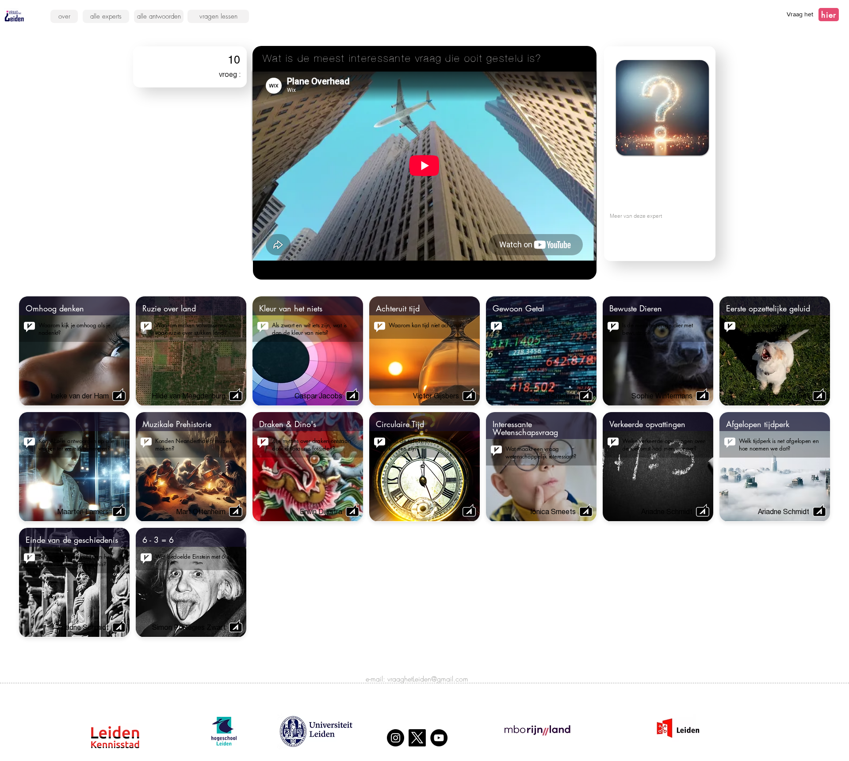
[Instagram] (395, 737)
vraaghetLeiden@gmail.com (427, 679)
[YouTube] (438, 737)
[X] (417, 737)
